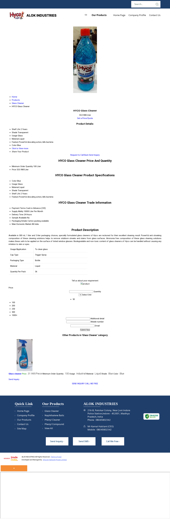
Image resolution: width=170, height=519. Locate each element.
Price (14, 169)
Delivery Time (17, 214)
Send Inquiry (94, 155)
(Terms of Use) (56, 457)
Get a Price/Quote (85, 118)
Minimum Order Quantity (22, 166)
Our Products (99, 15)
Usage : (77, 374)
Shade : (107, 374)
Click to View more (20, 148)
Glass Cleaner (52, 410)
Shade (14, 190)
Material (15, 187)
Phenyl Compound (54, 424)
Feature (15, 197)
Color (14, 181)
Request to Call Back (79, 155)
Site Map (21, 428)
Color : (118, 374)
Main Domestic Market (21, 224)
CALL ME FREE (91, 383)
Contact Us (154, 15)
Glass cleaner (15, 374)
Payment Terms (19, 208)
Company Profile (137, 15)
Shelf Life (16, 193)
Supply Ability (17, 211)
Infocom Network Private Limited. (55, 460)
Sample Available (19, 218)
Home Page (119, 15)
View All (49, 428)
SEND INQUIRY (78, 383)
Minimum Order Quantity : (55, 374)
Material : (93, 374)
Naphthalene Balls (54, 415)
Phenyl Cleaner (52, 419)
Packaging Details (19, 221)
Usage (14, 184)
